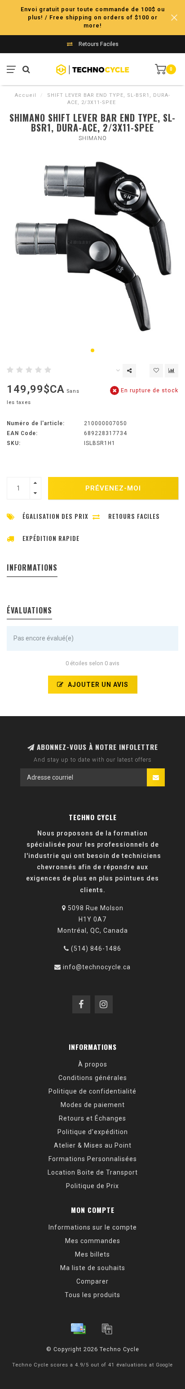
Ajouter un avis (97, 684)
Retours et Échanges (92, 1118)
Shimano (93, 138)
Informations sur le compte (92, 1227)
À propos (92, 1064)
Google (164, 1364)
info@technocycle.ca (97, 967)
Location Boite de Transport (93, 1172)
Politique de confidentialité (92, 1091)
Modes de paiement (93, 1104)
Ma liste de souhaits (92, 1267)
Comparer (92, 1281)
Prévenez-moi (113, 488)
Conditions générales (92, 1077)
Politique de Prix (92, 1185)
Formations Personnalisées (92, 1158)
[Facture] (107, 1328)
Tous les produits (92, 1294)
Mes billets (92, 1254)
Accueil (25, 95)
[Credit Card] (78, 1328)
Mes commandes (92, 1240)
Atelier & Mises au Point (93, 1145)
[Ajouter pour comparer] (171, 370)
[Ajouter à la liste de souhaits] (156, 370)
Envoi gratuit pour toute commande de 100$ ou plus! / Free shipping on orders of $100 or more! (93, 17)
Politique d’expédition (92, 1131)
